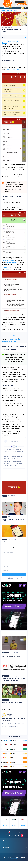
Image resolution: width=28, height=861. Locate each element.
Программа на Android (8, 260)
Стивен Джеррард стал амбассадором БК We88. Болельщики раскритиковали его (12, 655)
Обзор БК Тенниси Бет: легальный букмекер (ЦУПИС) (13, 520)
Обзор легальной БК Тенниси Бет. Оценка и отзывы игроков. (13, 719)
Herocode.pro (14, 858)
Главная (3, 10)
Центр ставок (5, 847)
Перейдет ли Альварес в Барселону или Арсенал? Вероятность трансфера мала (12, 703)
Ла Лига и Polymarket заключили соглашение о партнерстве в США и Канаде (13, 679)
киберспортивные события (14, 69)
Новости (6, 652)
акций (7, 269)
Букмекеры (9, 10)
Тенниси (15, 10)
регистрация (5, 267)
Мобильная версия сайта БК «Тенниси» (12, 542)
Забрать (25, 740)
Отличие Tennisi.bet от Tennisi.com (10, 498)
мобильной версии (10, 262)
